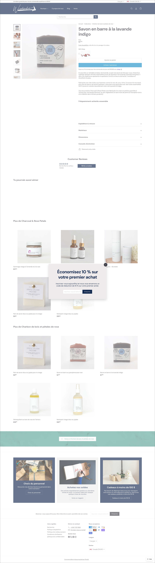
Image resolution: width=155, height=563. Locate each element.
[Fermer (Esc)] (105, 265)
